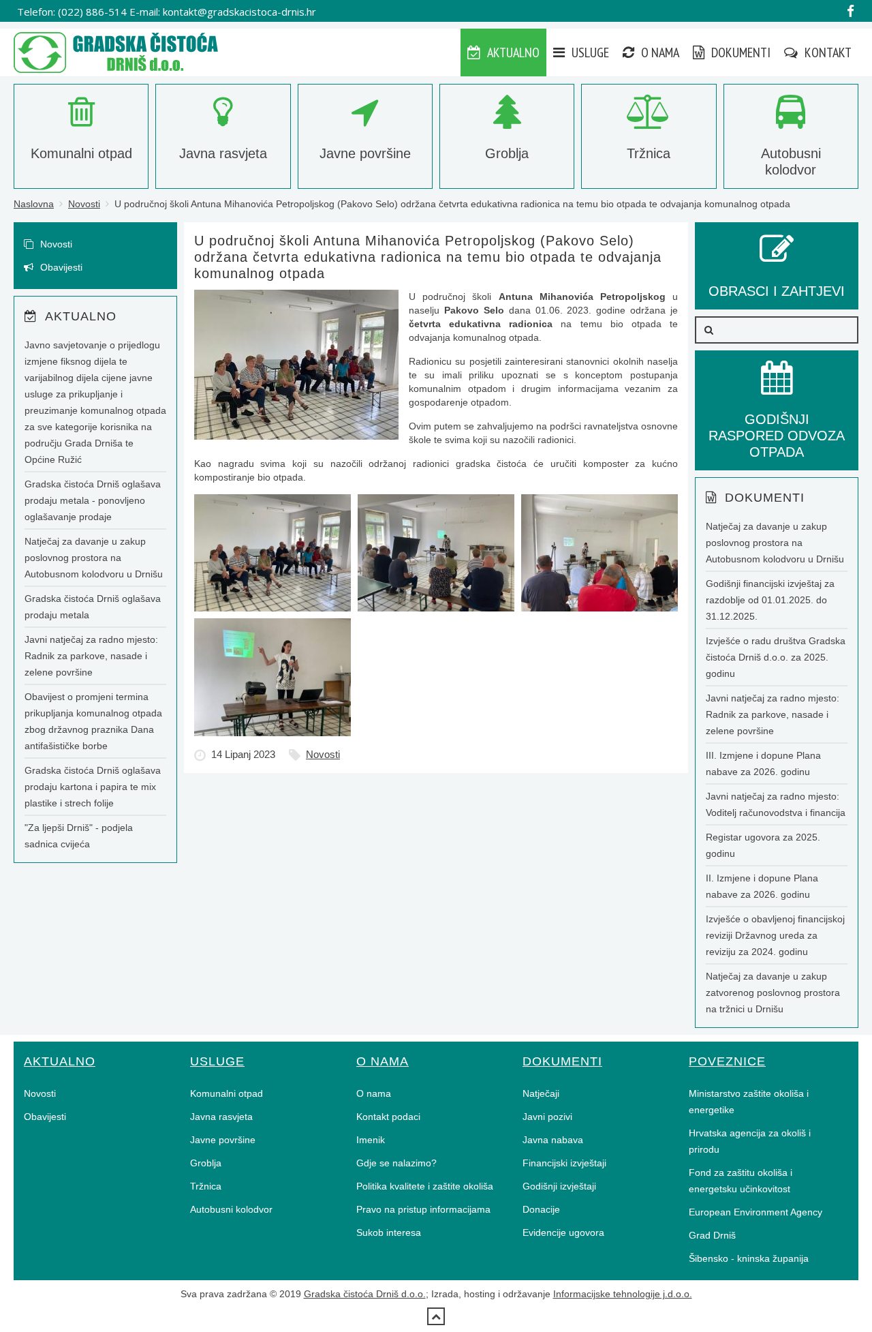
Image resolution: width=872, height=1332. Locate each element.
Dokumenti (739, 52)
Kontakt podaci (388, 1116)
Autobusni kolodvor (231, 1209)
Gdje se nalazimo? (396, 1162)
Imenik (370, 1139)
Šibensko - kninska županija (749, 1258)
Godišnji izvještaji (559, 1186)
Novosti (84, 203)
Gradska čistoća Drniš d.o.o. (365, 1293)
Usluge (589, 52)
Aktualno (512, 52)
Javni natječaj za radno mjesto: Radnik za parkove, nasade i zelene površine (91, 656)
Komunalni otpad (226, 1093)
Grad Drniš (712, 1235)
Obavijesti (59, 267)
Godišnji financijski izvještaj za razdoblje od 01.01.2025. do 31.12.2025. (770, 600)
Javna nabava (553, 1139)
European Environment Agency (755, 1212)
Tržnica (205, 1186)
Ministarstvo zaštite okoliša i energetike (749, 1101)
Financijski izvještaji (564, 1162)
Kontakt (827, 52)
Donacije (541, 1209)
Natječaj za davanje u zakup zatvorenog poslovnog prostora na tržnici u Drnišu (773, 992)
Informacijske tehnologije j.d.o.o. (622, 1293)
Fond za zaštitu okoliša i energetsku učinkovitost (740, 1180)
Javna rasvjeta (221, 1116)
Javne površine (222, 1139)
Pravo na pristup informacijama (423, 1209)
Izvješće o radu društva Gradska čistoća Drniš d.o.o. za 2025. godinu (775, 657)
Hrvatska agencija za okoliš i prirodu (750, 1141)
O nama (658, 52)
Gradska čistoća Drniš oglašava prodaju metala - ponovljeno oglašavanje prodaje (93, 500)
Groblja (205, 1162)
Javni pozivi (547, 1116)
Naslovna (34, 203)
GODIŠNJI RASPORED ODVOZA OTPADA (776, 435)
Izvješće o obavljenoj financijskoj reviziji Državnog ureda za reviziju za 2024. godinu (775, 935)
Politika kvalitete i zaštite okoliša (424, 1186)
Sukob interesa (388, 1232)
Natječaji (541, 1093)
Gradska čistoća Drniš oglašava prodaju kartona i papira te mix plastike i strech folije (93, 786)
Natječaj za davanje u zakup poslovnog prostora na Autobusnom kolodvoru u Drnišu (94, 557)
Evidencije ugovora (563, 1232)
